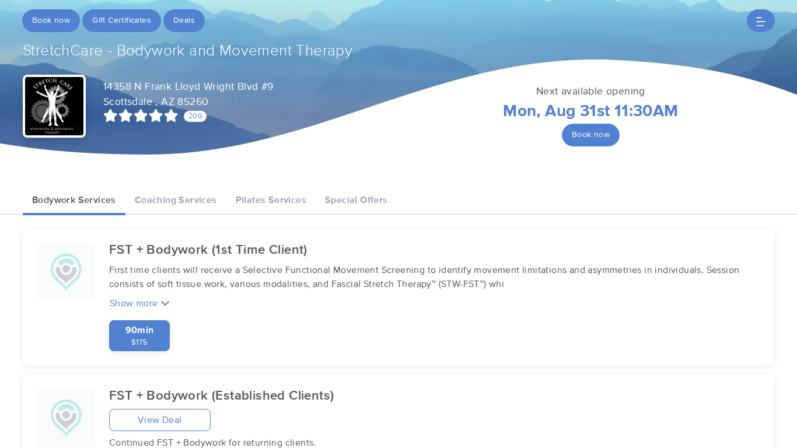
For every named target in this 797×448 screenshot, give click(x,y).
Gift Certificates (121, 20)
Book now (51, 20)
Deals (184, 20)
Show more (135, 303)
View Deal (160, 420)
